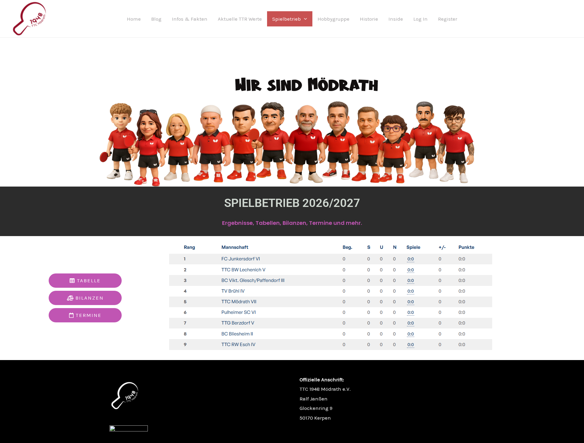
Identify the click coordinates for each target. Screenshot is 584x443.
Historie (369, 19)
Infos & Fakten (189, 19)
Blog (156, 19)
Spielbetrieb (286, 19)
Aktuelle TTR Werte (240, 19)
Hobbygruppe (333, 19)
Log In (420, 19)
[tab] (85, 280)
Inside (395, 19)
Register (447, 19)
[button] (304, 19)
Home (134, 19)
